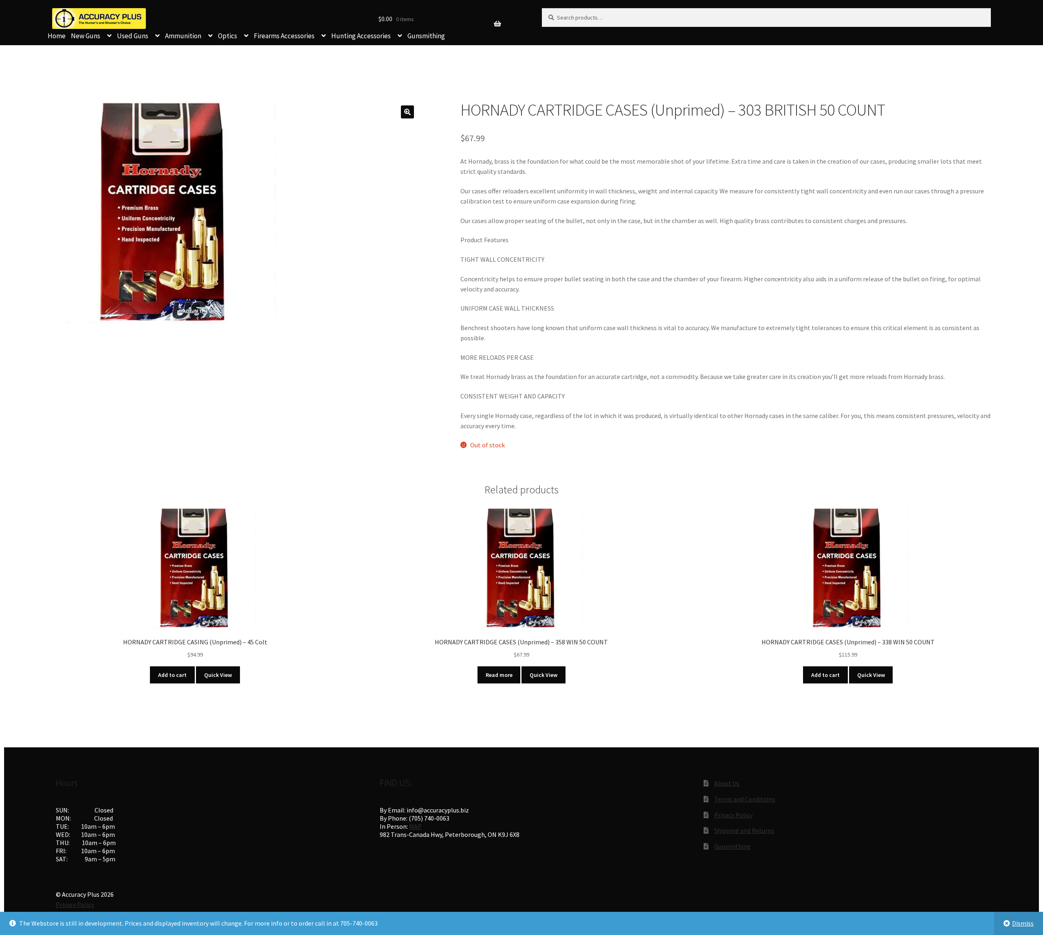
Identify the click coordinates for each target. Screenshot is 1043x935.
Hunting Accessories (361, 35)
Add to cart (172, 675)
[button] (407, 111)
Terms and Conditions (744, 799)
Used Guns (132, 35)
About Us (726, 783)
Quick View (218, 675)
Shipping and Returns (744, 830)
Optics (227, 35)
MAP (415, 826)
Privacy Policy (733, 815)
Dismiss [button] (1023, 923)
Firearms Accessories (284, 35)
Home (57, 35)
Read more (499, 675)
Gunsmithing (426, 35)
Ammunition (183, 35)
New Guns (85, 35)
